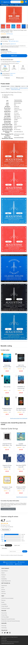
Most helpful (4, 548)
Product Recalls (4, 606)
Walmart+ (3, 591)
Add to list (8, 77)
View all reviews (5, 529)
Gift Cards (3, 593)
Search (24, 551)
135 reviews (10, 33)
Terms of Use (4, 613)
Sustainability (4, 578)
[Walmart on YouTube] (7, 633)
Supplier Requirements (6, 580)
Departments (5, 4)
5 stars (2, 534)
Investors (3, 576)
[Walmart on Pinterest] (10, 633)
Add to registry (21, 77)
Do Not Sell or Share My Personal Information (10, 621)
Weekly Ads (19, 564)
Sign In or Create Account (10, 562)
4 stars (2, 536)
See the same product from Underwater (18, 418)
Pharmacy (3, 600)
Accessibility (4, 604)
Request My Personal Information (8, 619)
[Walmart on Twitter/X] (5, 633)
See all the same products (21, 497)
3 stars (2, 537)
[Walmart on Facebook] (2, 633)
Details (11, 75)
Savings (16, 4)
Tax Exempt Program (5, 608)
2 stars (2, 539)
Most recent (8, 545)
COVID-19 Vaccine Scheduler (7, 598)
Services (11, 4)
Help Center (22, 562)
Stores (2, 587)
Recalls (2, 602)
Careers (3, 572)
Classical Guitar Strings (15, 89)
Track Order (10, 564)
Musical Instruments (14, 88)
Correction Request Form (8, 509)
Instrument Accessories (23, 88)
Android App (4, 627)
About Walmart (4, 570)
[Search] (22, 2)
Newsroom (3, 574)
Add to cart (14, 56)
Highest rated (17, 545)
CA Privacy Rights (5, 617)
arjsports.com (13, 43)
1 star (3, 540)
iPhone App (3, 625)
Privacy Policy (4, 615)
